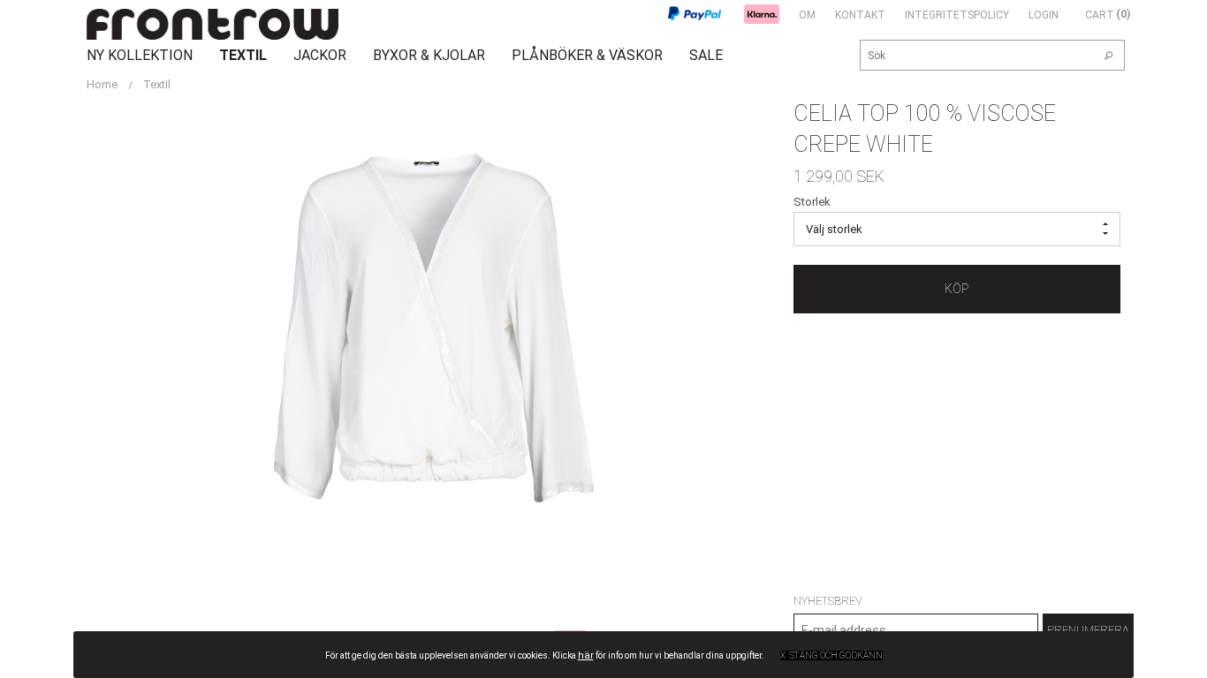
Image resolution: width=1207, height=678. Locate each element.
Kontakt (860, 15)
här (586, 655)
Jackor (319, 55)
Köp (956, 289)
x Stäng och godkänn (831, 655)
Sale (706, 55)
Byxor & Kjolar (429, 55)
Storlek (812, 201)
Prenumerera (1088, 630)
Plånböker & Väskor (587, 55)
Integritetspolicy (957, 15)
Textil (243, 55)
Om (807, 15)
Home (102, 84)
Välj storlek (834, 229)
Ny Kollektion (140, 55)
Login (1044, 15)
